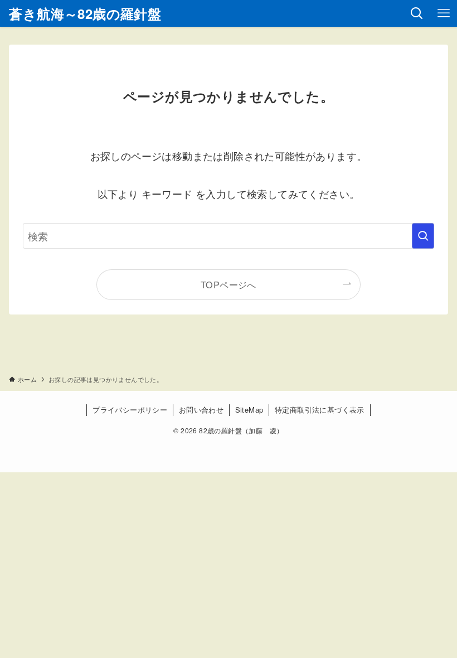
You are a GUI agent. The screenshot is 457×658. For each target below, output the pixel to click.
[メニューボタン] (443, 13)
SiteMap (249, 409)
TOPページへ (228, 284)
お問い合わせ (201, 409)
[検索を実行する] (423, 236)
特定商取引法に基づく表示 (319, 409)
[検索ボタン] (416, 13)
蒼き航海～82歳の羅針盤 (85, 13)
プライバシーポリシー (130, 409)
